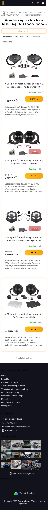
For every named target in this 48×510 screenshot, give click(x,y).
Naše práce (6, 406)
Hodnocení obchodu (10, 402)
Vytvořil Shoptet (26, 493)
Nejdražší (19, 36)
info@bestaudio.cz (13, 419)
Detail (34, 99)
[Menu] (43, 3)
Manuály (5, 399)
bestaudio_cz (11, 430)
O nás (3, 375)
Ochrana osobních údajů (12, 396)
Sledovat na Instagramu (23, 473)
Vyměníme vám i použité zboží (14, 389)
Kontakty (5, 379)
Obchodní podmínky (10, 392)
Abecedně (7, 42)
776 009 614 (11, 423)
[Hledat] (33, 3)
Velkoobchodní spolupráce (13, 386)
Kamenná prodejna (9, 382)
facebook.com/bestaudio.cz (17, 427)
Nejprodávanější (33, 36)
